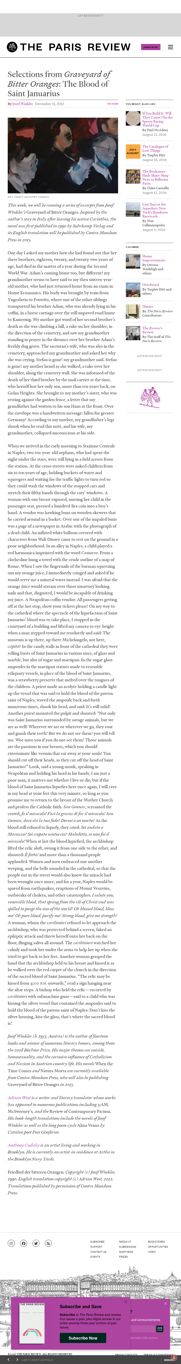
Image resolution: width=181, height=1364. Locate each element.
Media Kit (125, 1241)
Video (152, 1252)
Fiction (112, 104)
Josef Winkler (22, 103)
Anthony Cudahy (24, 1145)
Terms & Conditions (158, 1355)
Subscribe (150, 47)
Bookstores (156, 1241)
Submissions (127, 1247)
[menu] (170, 47)
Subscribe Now (83, 1338)
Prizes (123, 1256)
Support (96, 1247)
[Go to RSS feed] (48, 1243)
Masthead (126, 1252)
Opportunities (158, 1247)
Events (95, 1256)
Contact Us (98, 1252)
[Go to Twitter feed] (36, 1243)
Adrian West (19, 1098)
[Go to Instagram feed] (11, 1243)
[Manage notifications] (170, 1354)
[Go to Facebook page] (23, 1243)
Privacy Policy (126, 1355)
